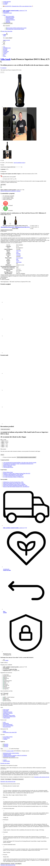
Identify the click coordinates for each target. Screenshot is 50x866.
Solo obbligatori (8, 779)
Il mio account (6, 709)
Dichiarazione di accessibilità (9, 756)
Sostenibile (4, 278)
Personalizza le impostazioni (17, 779)
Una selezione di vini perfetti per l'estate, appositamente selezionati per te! (18, 463)
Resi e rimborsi (6, 714)
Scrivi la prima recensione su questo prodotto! (26, 457)
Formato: (2, 164)
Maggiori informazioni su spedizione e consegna (10, 190)
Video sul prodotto (5, 279)
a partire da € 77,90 (15, 10)
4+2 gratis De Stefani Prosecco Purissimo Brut (12, 475)
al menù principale (7, 1)
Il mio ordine (5, 710)
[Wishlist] (4, 42)
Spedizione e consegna (7, 713)
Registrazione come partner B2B (10, 732)
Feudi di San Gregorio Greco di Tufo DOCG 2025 (13, 483)
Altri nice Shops (6, 761)
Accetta (2, 779)
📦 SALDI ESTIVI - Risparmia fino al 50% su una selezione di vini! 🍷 (18, 6)
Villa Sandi (5, 59)
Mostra (2, 454)
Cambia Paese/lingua (14, 748)
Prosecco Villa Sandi (7, 466)
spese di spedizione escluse (19, 162)
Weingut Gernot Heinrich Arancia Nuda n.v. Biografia (14, 484)
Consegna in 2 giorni (7, 12)
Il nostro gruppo (6, 737)
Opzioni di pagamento (10, 19)
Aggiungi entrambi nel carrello (6, 230)
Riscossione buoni (7, 726)
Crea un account (6, 40)
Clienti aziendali (6, 717)
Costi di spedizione (10, 18)
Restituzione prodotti (10, 17)
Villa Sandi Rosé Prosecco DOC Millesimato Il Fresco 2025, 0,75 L (15, 227)
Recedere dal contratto (5, 763)
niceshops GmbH (9, 750)
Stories (4, 731)
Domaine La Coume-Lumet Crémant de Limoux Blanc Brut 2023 (16, 473)
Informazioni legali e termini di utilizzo (11, 753)
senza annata (18, 262)
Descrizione (4, 231)
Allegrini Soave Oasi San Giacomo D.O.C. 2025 (13, 482)
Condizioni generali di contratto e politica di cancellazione (15, 755)
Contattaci (8, 20)
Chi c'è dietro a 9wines (7, 736)
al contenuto (5, 2)
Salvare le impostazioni (5, 863)
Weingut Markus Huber (8, 472)
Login (4, 35)
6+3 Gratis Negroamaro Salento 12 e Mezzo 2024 (13, 476)
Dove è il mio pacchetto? (8, 725)
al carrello (5, 3)
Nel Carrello (3, 184)
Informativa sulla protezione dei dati (41, 777)
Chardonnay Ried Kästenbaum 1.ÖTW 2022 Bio (13, 474)
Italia (17, 259)
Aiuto (4, 15)
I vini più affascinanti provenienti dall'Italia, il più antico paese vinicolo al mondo (19, 462)
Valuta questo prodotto (5, 429)
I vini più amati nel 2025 (8, 467)
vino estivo (18, 255)
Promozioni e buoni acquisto (9, 715)
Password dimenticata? (7, 724)
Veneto (17, 260)
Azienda (5, 759)
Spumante (18, 253)
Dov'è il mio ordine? (10, 16)
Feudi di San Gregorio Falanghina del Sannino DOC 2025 (15, 485)
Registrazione (6, 723)
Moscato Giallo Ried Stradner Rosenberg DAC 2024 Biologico (16, 486)
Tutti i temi (8, 22)
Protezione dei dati (7, 754)
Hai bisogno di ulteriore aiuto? (9, 716)
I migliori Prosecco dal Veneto (9, 464)
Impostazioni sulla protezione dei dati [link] (10, 757)
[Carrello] (26, 44)
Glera (17, 252)
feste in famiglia (19, 257)
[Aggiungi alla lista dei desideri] (1, 186)
